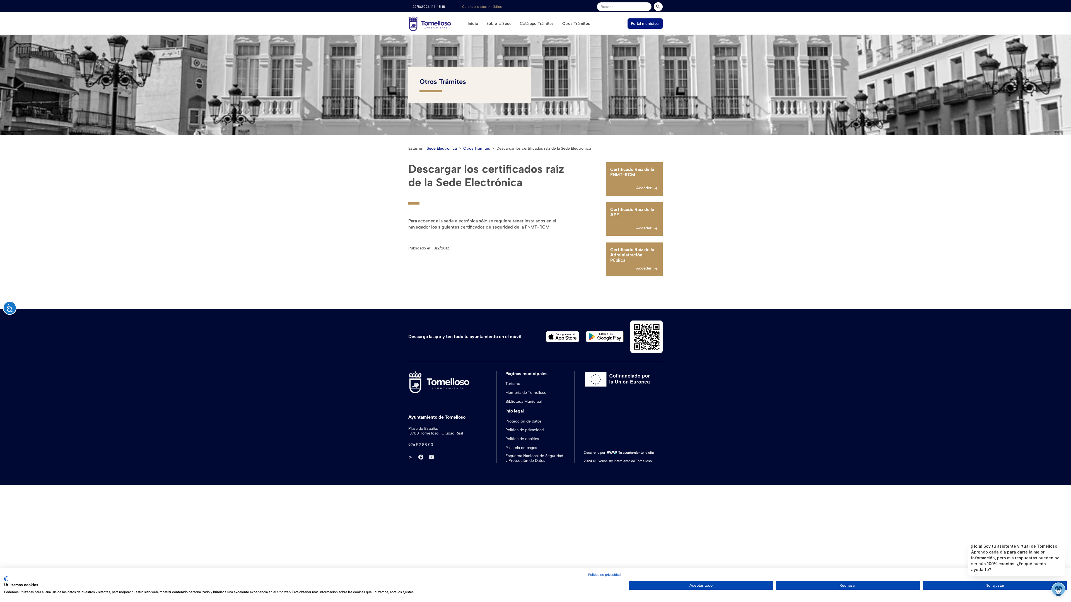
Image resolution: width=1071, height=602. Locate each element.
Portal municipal (645, 23)
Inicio (473, 23)
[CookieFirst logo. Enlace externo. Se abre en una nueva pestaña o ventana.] (6, 578)
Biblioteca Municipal (523, 401)
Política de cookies (522, 438)
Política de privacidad (524, 430)
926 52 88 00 (420, 445)
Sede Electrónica (442, 148)
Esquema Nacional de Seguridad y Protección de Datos (534, 458)
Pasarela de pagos (521, 447)
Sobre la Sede (499, 23)
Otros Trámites (576, 23)
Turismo (512, 383)
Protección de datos (523, 421)
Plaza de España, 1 (424, 428)
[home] (429, 23)
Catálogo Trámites (537, 23)
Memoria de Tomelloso (525, 392)
